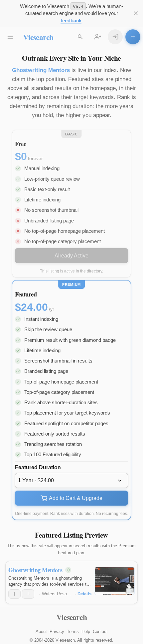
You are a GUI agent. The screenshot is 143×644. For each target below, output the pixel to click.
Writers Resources (59, 593)
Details (84, 593)
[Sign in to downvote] (28, 594)
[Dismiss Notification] (135, 13)
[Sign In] (115, 36)
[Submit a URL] (132, 36)
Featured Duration (38, 467)
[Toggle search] (79, 36)
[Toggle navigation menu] (10, 36)
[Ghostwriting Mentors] (114, 581)
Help (85, 631)
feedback (71, 20)
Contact (100, 631)
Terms (73, 631)
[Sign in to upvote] (14, 594)
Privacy (57, 631)
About (41, 631)
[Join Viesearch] (97, 36)
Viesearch (38, 37)
